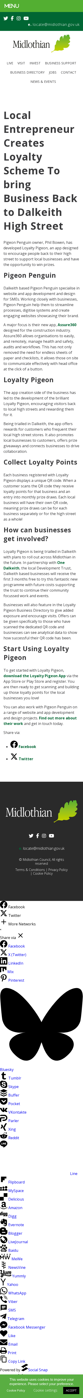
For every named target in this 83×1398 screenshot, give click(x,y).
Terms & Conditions (30, 869)
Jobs (52, 72)
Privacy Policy (58, 869)
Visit (21, 63)
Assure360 (67, 324)
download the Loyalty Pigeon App (34, 675)
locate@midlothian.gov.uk (56, 24)
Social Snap (38, 1369)
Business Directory (27, 72)
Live (10, 63)
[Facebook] (4, 906)
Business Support (60, 63)
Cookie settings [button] (45, 1390)
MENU (12, 5)
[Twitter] (4, 915)
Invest (35, 63)
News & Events (43, 81)
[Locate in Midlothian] (41, 51)
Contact (68, 72)
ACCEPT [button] (71, 1390)
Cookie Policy (43, 873)
